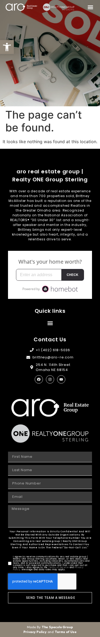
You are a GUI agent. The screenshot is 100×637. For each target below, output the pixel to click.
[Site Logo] (21, 7)
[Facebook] (39, 379)
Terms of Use (66, 632)
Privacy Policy (35, 632)
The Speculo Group (57, 627)
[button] (7, 47)
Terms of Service (58, 567)
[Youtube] (61, 379)
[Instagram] (50, 379)
